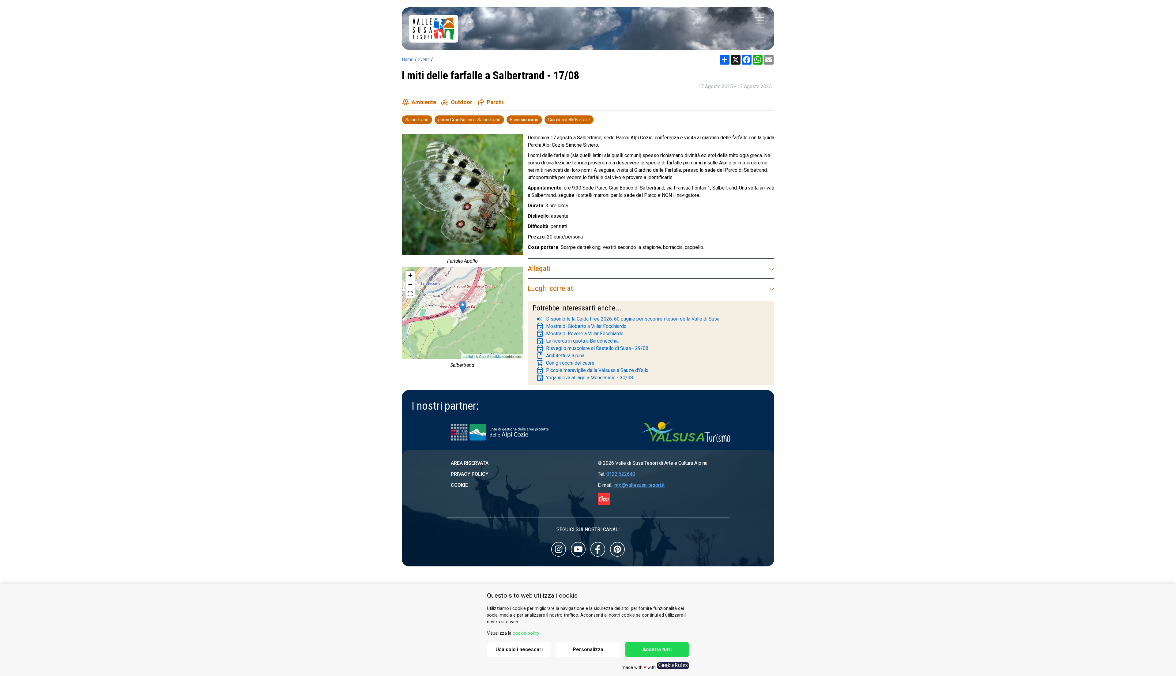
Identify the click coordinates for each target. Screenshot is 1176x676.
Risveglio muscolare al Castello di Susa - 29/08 (592, 348)
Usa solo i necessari (519, 649)
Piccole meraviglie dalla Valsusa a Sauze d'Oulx (592, 370)
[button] (410, 294)
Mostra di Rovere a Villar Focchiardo (580, 333)
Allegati (539, 268)
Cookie (459, 485)
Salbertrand (416, 119)
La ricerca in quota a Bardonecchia (577, 341)
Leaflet (468, 356)
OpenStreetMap (491, 356)
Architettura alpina (560, 355)
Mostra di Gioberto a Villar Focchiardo (581, 326)
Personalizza (588, 649)
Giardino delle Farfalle (569, 119)
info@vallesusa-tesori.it (639, 485)
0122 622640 (620, 474)
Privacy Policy (469, 474)
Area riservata (469, 463)
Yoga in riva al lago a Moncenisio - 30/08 (584, 377)
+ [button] (410, 275)
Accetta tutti (657, 649)
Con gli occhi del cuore (565, 363)
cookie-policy (526, 633)
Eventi (424, 59)
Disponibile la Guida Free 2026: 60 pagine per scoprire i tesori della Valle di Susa (627, 319)
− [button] (410, 284)
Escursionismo (524, 119)
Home (407, 59)
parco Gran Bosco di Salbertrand (469, 119)
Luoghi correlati (551, 288)
